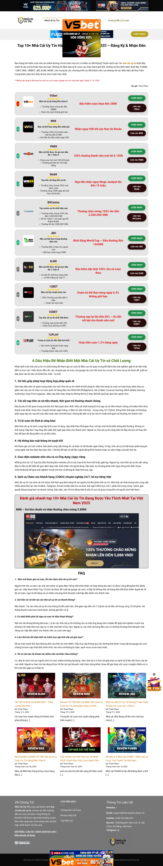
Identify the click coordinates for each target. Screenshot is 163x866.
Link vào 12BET (137, 298)
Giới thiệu (19, 831)
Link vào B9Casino (136, 217)
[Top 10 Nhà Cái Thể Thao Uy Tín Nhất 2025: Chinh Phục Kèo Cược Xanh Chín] (81, 740)
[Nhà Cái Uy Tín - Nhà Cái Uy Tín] (27, 20)
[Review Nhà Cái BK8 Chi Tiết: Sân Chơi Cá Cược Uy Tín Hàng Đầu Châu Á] (36, 740)
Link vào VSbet (137, 107)
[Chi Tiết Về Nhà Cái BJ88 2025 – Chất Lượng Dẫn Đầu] (36, 685)
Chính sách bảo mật (45, 831)
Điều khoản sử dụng (25, 835)
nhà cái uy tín (129, 63)
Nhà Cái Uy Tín (51, 20)
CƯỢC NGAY (136, 98)
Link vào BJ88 (136, 273)
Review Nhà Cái (68, 815)
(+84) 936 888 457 (124, 818)
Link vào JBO (137, 246)
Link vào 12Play (137, 346)
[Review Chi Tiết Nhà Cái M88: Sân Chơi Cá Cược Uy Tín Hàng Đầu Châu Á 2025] (81, 685)
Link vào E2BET (137, 322)
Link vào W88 (137, 133)
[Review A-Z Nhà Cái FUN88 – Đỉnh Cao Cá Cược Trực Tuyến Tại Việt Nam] (127, 740)
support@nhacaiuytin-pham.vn (128, 813)
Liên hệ (30, 831)
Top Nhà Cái (66, 820)
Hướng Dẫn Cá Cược (119, 20)
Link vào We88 (137, 187)
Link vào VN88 (136, 160)
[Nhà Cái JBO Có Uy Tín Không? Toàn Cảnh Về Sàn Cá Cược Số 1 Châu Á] (127, 685)
